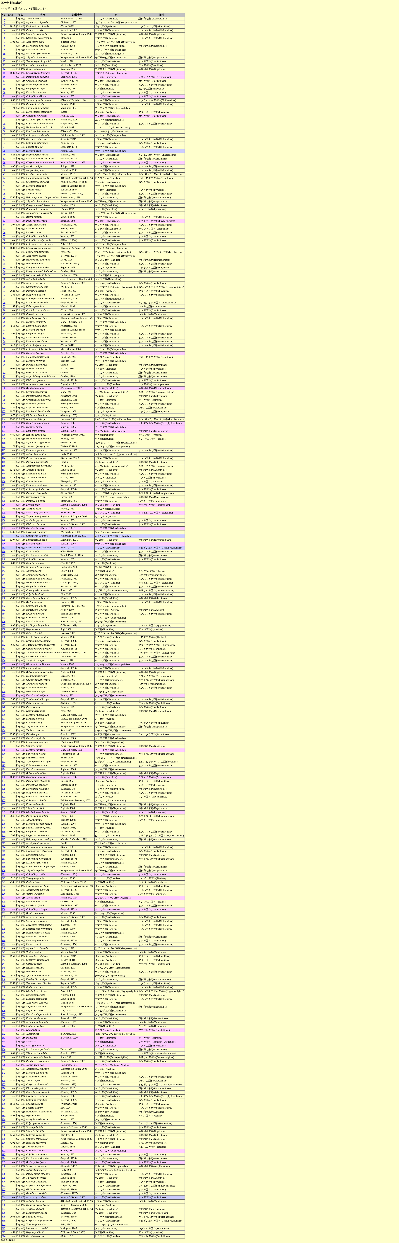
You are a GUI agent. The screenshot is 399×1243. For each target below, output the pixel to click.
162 (3, 644)
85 (4, 345)
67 (4, 275)
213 (3, 843)
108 (3, 434)
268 (3, 1057)
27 (4, 119)
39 (4, 166)
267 (3, 1053)
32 (4, 139)
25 (4, 111)
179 (3, 711)
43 (4, 182)
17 (4, 80)
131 (3, 524)
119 (3, 477)
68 (4, 279)
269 (3, 1061)
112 (3, 450)
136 (3, 543)
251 (3, 991)
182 (3, 722)
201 (3, 796)
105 (3, 423)
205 (3, 812)
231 (3, 913)
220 (3, 870)
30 (4, 131)
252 (3, 995)
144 (3, 574)
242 (3, 956)
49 (4, 205)
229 (3, 905)
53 (4, 220)
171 (3, 679)
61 (4, 252)
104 (3, 419)
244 (3, 963)
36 (4, 154)
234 (3, 925)
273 (3, 1076)
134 (3, 536)
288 (3, 1135)
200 (3, 792)
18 (4, 84)
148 (3, 590)
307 (3, 1209)
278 (3, 1096)
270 (3, 1065)
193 (3, 765)
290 (3, 1142)
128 (3, 512)
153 (3, 609)
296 (3, 1166)
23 (4, 104)
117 (3, 469)
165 (3, 656)
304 (3, 1197)
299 (3, 1177)
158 (3, 629)
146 (3, 582)
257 (3, 1014)
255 (3, 1006)
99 (4, 399)
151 (3, 602)
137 (3, 547)
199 (3, 788)
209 (3, 827)
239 (3, 944)
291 (3, 1146)
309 (3, 1216)
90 (4, 364)
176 (3, 699)
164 (3, 652)
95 (4, 384)
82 (4, 333)
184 (3, 730)
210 (3, 831)
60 (4, 248)
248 (3, 979)
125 (3, 501)
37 (4, 158)
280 (3, 1103)
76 (4, 310)
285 (3, 1123)
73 (4, 298)
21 (4, 96)
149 (3, 594)
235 (3, 928)
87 (4, 353)
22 (4, 100)
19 (4, 88)
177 (3, 703)
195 (3, 773)
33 (4, 143)
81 (4, 329)
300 (3, 1181)
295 (3, 1162)
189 (3, 749)
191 (3, 757)
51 (4, 213)
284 (3, 1119)
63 (4, 259)
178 (3, 707)
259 (3, 1022)
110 (3, 442)
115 (3, 462)
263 (3, 1037)
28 (4, 123)
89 (4, 360)
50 (4, 209)
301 (3, 1185)
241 (3, 952)
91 (4, 368)
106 (3, 427)
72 (4, 294)
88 (4, 357)
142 (3, 567)
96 (4, 388)
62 (4, 255)
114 (3, 458)
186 (3, 738)
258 (3, 1018)
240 (3, 948)
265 (3, 1045)
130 (3, 520)
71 (4, 290)
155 (3, 617)
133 (3, 532)
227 (3, 897)
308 (3, 1212)
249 (3, 983)
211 (3, 835)
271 (3, 1068)
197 (3, 781)
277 (3, 1092)
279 (3, 1100)
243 (3, 960)
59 (4, 244)
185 (3, 734)
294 (3, 1158)
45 (4, 189)
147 (3, 586)
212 (3, 839)
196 (3, 777)
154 (3, 613)
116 (3, 465)
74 (4, 302)
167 (3, 664)
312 (3, 1228)
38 (4, 162)
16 (4, 76)
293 (3, 1154)
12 (4, 61)
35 (4, 150)
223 (3, 882)
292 (3, 1150)
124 (3, 497)
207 (3, 820)
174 (3, 691)
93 (4, 376)
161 (3, 641)
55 (4, 228)
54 (4, 224)
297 (3, 1170)
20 (4, 92)
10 (4, 53)
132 (3, 528)
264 (3, 1041)
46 (4, 193)
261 (3, 1030)
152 (3, 606)
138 (3, 551)
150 (3, 598)
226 (3, 893)
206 (3, 816)
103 (3, 415)
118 (3, 473)
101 (3, 407)
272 (3, 1072)
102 (3, 411)
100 (3, 403)
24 (4, 108)
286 (3, 1127)
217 (3, 858)
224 (3, 886)
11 (4, 57)
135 (3, 539)
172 (3, 683)
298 (3, 1174)
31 (4, 135)
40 (4, 170)
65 (4, 267)
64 (4, 263)
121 (3, 485)
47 (4, 197)
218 (3, 862)
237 (3, 936)
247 (3, 975)
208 (3, 823)
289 (3, 1138)
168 (3, 668)
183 (3, 726)
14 (4, 69)
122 (3, 489)
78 (4, 318)
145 (3, 578)
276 (3, 1088)
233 (3, 921)
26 (4, 115)
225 (3, 890)
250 (3, 987)
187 (3, 742)
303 (3, 1193)
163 (3, 648)
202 (3, 800)
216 (3, 855)
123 (3, 493)
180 (3, 714)
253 (3, 998)
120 (3, 481)
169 (3, 672)
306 (3, 1205)
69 (4, 283)
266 (3, 1049)
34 (4, 146)
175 (3, 695)
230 (3, 909)
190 (3, 753)
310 (3, 1220)
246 (3, 971)
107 (3, 430)
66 (4, 271)
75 (4, 306)
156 (3, 621)
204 (3, 808)
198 (3, 784)
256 (3, 1010)
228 (3, 901)
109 (3, 438)
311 (3, 1224)
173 (3, 687)
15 (4, 73)
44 (4, 185)
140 (3, 559)
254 (3, 1002)
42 (4, 178)
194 (3, 769)
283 (3, 1115)
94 (4, 380)
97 (4, 392)
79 (4, 322)
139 (3, 555)
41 (4, 174)
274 (3, 1080)
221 (3, 874)
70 (4, 287)
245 (3, 967)
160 (3, 637)
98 (4, 395)
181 (3, 718)
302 (3, 1189)
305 (3, 1201)
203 (3, 804)
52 (4, 217)
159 (3, 633)
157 (3, 625)
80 (4, 325)
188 (3, 746)
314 (3, 1236)
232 (3, 917)
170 (3, 676)
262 (3, 1033)
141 (3, 563)
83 (4, 337)
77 (4, 314)
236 (3, 932)
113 (3, 454)
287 (3, 1131)
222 (3, 878)
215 (3, 851)
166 (3, 660)
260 (3, 1026)
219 (3, 866)
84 (4, 341)
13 (4, 65)
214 (3, 847)
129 (3, 516)
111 (3, 446)
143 (3, 571)
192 (3, 761)
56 (4, 232)
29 (4, 127)
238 (3, 940)
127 (3, 508)
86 (4, 349)
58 (4, 240)
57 (4, 236)
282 (3, 1111)
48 (4, 201)
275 (3, 1084)
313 (3, 1232)
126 (3, 504)
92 (4, 372)
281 (3, 1107)
